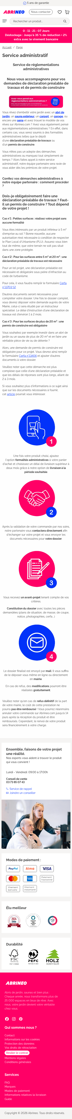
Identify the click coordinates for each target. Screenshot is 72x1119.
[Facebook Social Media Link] (7, 1019)
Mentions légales (15, 1058)
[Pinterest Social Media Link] (20, 1019)
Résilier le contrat (17, 1052)
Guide (8, 1099)
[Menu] (4, 21)
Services (12, 1075)
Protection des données (19, 1043)
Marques (10, 1086)
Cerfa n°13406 (28, 355)
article (11, 394)
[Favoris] (59, 12)
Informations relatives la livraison (25, 1094)
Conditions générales (18, 1062)
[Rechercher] (65, 21)
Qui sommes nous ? (21, 1027)
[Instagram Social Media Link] (14, 1019)
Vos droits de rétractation (20, 1047)
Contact (10, 1035)
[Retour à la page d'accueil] (13, 12)
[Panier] (67, 12)
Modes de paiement (17, 1090)
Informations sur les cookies (22, 1039)
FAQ (7, 1082)
